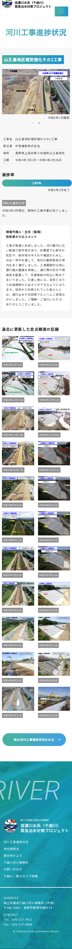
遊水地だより (13, 855)
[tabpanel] (36, 94)
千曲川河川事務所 (16, 862)
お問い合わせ (13, 869)
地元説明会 (11, 849)
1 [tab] (33, 123)
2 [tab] (39, 123)
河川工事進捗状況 (16, 842)
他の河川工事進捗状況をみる (34, 740)
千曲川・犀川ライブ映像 (21, 876)
